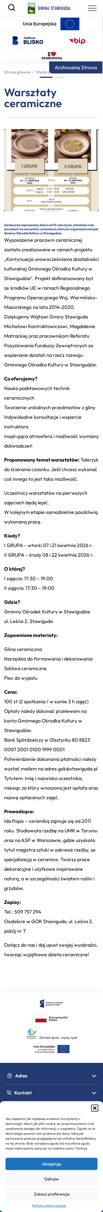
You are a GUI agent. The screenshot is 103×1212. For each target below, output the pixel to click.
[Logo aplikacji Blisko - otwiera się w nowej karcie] (26, 41)
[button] (95, 1108)
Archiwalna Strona (76, 67)
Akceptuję (51, 1164)
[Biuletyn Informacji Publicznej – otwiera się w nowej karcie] (77, 40)
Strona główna (17, 72)
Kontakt (23, 1093)
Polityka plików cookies (49, 1206)
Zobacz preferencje (51, 1194)
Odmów (51, 1179)
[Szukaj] (11, 9)
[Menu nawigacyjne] (92, 8)
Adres (21, 1076)
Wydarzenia (46, 72)
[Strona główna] (49, 8)
